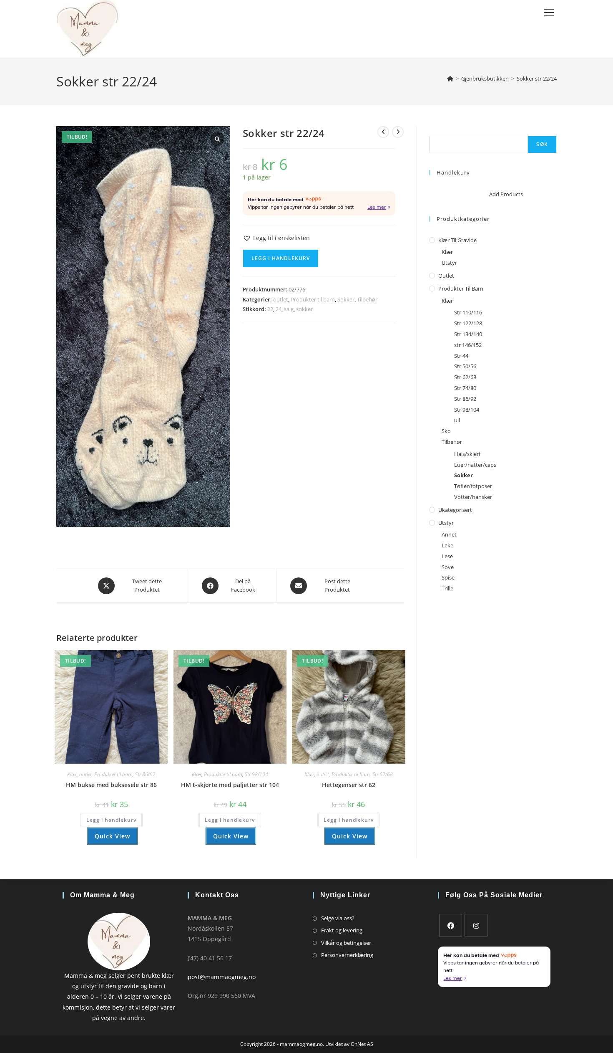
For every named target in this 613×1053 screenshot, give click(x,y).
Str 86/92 (145, 774)
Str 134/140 (468, 334)
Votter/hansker (473, 497)
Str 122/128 (468, 323)
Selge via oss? (337, 918)
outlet (280, 299)
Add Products (506, 194)
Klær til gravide (457, 240)
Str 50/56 (465, 366)
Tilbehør (367, 299)
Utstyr (449, 262)
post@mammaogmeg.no (222, 977)
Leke (447, 545)
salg (289, 309)
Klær (72, 774)
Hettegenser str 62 (348, 785)
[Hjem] (450, 78)
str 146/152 (468, 345)
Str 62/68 (382, 774)
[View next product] (398, 132)
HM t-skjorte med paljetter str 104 (230, 785)
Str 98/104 (256, 774)
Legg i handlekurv (280, 258)
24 (278, 309)
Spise (448, 577)
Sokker (345, 299)
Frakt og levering (341, 930)
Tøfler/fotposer (473, 486)
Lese (447, 556)
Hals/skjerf (467, 454)
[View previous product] (383, 132)
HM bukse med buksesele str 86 (111, 785)
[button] (276, 238)
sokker (304, 309)
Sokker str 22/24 (537, 78)
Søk (434, 130)
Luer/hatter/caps (475, 464)
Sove (448, 567)
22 (270, 309)
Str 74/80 (465, 388)
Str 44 (461, 355)
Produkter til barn (313, 299)
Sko (446, 431)
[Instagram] (476, 925)
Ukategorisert (455, 510)
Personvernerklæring (347, 955)
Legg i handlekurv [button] (111, 819)
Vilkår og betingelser (346, 943)
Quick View (112, 836)
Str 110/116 (468, 312)
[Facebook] (450, 925)
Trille (447, 588)
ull (457, 420)
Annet (449, 534)
